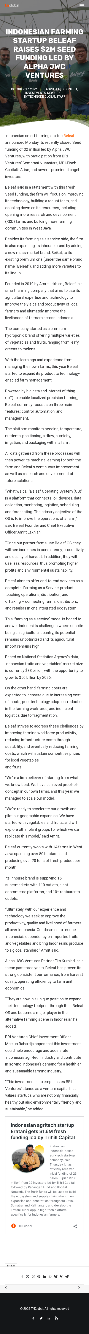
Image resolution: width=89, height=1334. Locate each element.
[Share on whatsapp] (50, 1276)
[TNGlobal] (12, 5)
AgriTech (53, 89)
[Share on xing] (61, 1276)
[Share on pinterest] (38, 1276)
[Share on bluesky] (55, 1276)
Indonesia (69, 89)
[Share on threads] (33, 1276)
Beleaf (69, 135)
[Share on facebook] (22, 1276)
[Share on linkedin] (44, 1276)
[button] (81, 5)
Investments (35, 93)
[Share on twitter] (27, 1276)
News (51, 93)
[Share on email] (67, 1276)
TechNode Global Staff (46, 96)
